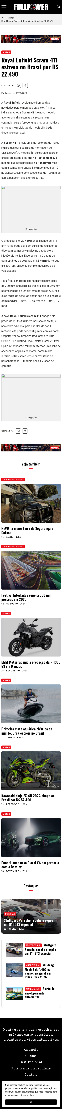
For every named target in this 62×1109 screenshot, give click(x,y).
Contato (31, 1074)
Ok (31, 1102)
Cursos (31, 1056)
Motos (11, 18)
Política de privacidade (31, 1068)
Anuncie (31, 1049)
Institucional (31, 1062)
